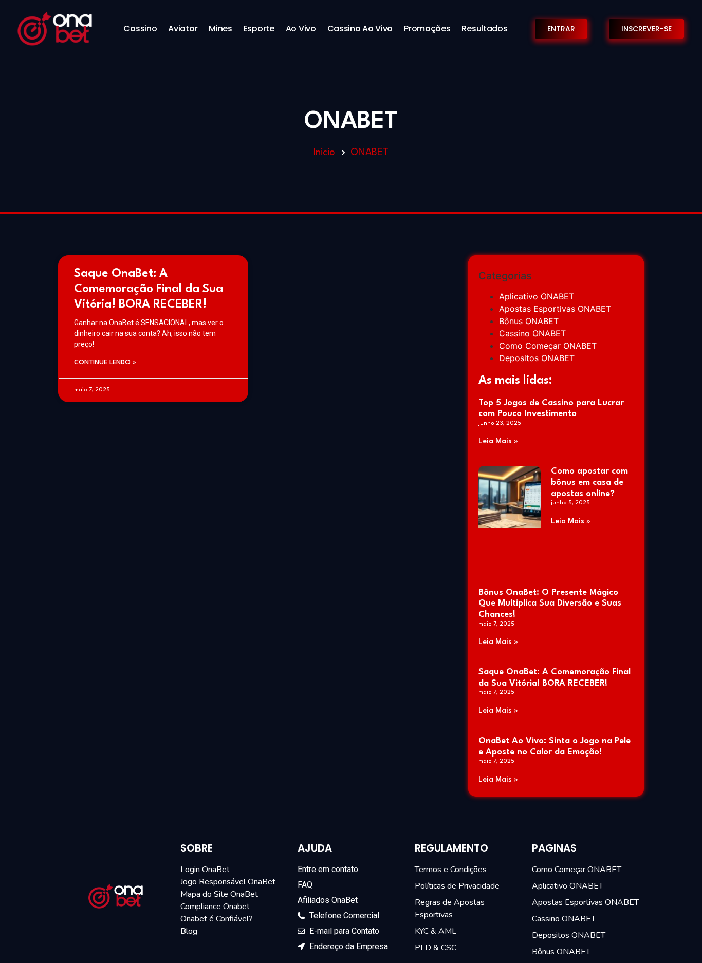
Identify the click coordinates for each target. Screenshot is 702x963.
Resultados (484, 28)
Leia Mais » (498, 441)
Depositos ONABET (537, 358)
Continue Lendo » (105, 362)
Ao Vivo (301, 28)
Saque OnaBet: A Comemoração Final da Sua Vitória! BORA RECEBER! (148, 289)
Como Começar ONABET (548, 346)
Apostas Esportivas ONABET (555, 309)
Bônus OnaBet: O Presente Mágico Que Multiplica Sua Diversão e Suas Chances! (549, 603)
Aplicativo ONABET (536, 296)
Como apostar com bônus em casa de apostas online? (589, 482)
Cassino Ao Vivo (360, 28)
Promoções (427, 28)
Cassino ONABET (532, 333)
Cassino (140, 28)
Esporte (259, 28)
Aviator (182, 28)
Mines (220, 28)
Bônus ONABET (529, 321)
